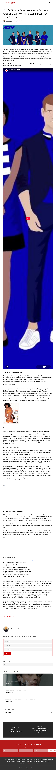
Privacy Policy (27, 763)
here (17, 55)
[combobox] (28, 712)
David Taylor (9, 21)
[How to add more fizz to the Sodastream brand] (40, 730)
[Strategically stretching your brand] (15, 730)
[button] (52, 2)
